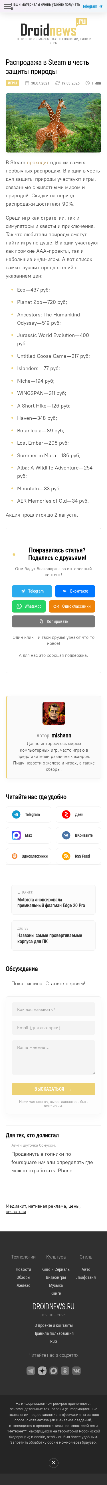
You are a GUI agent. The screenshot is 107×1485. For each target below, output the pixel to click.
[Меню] (7, 6)
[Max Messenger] (53, 1370)
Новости (23, 1269)
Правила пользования (53, 1333)
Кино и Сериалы (55, 1269)
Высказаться (53, 1089)
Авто (86, 1269)
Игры (12, 83)
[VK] (76, 1370)
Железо (24, 1285)
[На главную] (54, 27)
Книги (56, 1293)
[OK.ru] (65, 1370)
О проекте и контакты (54, 1325)
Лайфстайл (86, 1277)
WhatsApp (33, 606)
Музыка (56, 1285)
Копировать (57, 621)
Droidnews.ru (53, 1306)
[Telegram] (31, 1370)
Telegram (89, 6)
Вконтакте (79, 591)
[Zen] (42, 1370)
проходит (38, 162)
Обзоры (23, 1277)
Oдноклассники (72, 606)
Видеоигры (56, 1277)
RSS (53, 1341)
